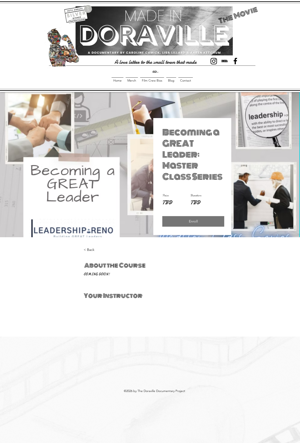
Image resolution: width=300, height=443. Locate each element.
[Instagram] (214, 61)
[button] (193, 221)
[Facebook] (235, 61)
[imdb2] (224, 61)
